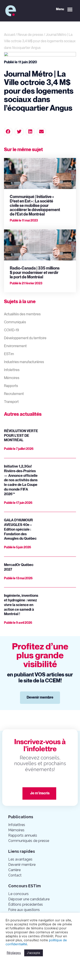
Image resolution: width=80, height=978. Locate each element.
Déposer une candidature (29, 899)
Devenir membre (22, 864)
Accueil (9, 35)
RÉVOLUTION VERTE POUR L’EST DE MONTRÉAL (21, 435)
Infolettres (12, 370)
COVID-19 (11, 330)
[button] (64, 9)
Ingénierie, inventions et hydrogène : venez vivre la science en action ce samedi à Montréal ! (21, 605)
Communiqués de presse (28, 841)
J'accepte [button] (33, 953)
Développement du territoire (25, 338)
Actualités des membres (22, 314)
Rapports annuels (22, 835)
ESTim (9, 354)
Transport (11, 402)
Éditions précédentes (25, 904)
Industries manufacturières (24, 362)
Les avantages (20, 859)
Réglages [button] (14, 953)
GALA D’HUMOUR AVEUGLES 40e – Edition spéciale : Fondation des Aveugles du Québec (20, 529)
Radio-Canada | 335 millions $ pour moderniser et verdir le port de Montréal (35, 272)
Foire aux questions (24, 910)
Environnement (15, 346)
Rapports (11, 386)
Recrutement (14, 394)
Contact (15, 875)
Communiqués (15, 322)
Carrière (14, 870)
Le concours (18, 894)
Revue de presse (30, 35)
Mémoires (11, 378)
